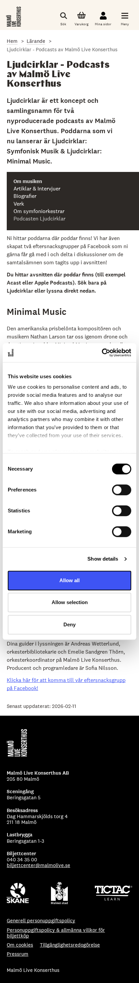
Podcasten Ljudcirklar (39, 219)
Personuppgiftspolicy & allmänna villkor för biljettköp (56, 933)
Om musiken (27, 181)
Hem (12, 41)
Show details (102, 559)
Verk (18, 204)
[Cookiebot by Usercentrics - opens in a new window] (101, 352)
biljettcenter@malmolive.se (38, 865)
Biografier (24, 196)
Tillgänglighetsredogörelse (70, 945)
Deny (69, 624)
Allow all (69, 580)
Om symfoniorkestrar (38, 211)
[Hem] (14, 17)
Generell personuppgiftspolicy (41, 920)
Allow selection (70, 602)
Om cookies (20, 945)
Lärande (36, 41)
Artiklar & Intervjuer (36, 189)
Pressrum (17, 954)
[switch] (121, 489)
